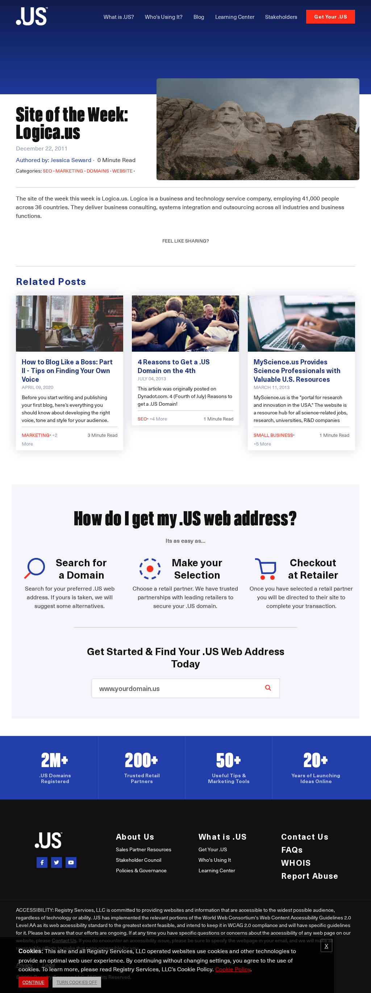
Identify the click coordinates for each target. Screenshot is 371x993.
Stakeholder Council (138, 860)
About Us (135, 836)
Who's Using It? (164, 17)
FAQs (292, 849)
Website (122, 170)
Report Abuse (309, 875)
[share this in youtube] (71, 862)
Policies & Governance (141, 870)
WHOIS (296, 862)
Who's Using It (215, 860)
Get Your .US (330, 16)
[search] (268, 687)
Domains (98, 170)
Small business (273, 434)
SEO (47, 170)
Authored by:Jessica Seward (55, 159)
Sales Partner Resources (143, 849)
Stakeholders (281, 17)
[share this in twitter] (56, 862)
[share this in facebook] (42, 862)
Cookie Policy (232, 968)
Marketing (69, 170)
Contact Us (305, 836)
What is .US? (119, 17)
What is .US (223, 836)
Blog (198, 17)
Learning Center (234, 17)
